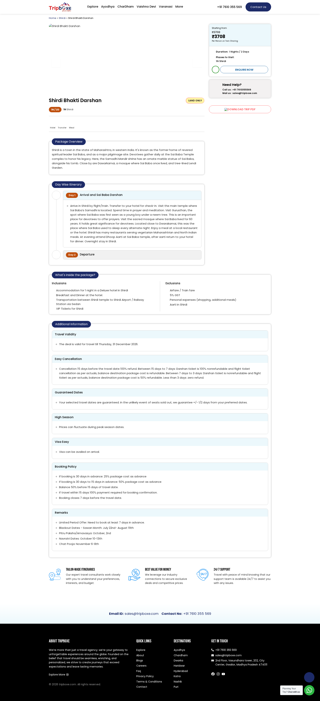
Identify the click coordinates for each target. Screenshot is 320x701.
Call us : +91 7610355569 (236, 89)
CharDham (125, 6)
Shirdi (62, 18)
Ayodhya (107, 6)
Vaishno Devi (146, 6)
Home (52, 18)
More (179, 6)
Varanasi (165, 6)
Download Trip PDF (241, 109)
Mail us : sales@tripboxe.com (239, 93)
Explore (92, 6)
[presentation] (56, 63)
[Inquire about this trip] (215, 69)
